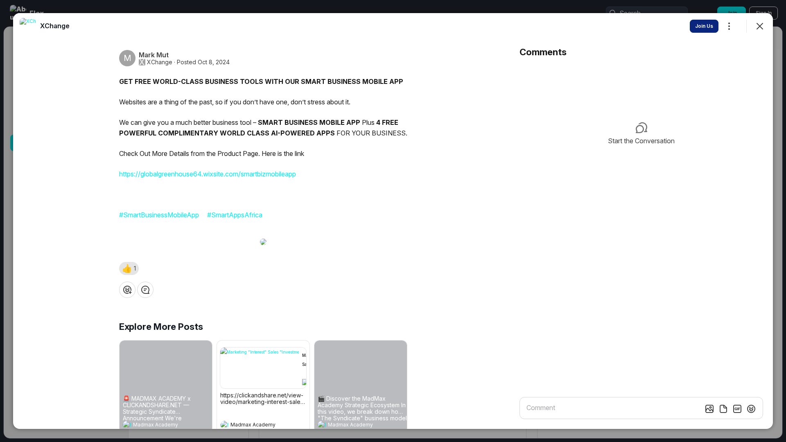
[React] (127, 290)
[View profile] (127, 425)
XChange (159, 62)
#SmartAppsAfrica (234, 215)
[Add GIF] (737, 408)
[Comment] (145, 290)
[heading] (157, 426)
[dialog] (393, 221)
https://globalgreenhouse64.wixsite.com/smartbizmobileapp (207, 174)
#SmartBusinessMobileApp (159, 215)
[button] (129, 268)
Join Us (704, 26)
